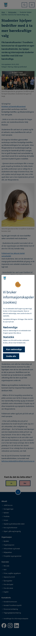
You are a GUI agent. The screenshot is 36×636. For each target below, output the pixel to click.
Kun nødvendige (14, 349)
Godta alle (11, 356)
